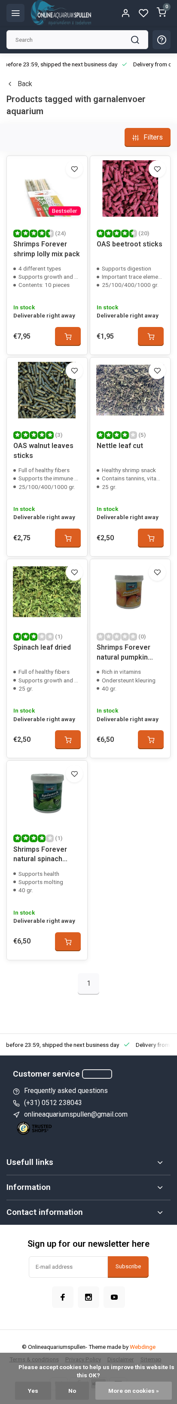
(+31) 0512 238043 (53, 1103)
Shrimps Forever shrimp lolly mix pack (46, 249)
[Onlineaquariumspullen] (61, 13)
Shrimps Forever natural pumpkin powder (123, 653)
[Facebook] (62, 1297)
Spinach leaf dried (42, 647)
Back (25, 84)
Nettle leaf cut (120, 446)
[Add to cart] (68, 336)
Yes (33, 1390)
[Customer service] (97, 1074)
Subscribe (128, 1266)
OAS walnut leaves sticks (43, 450)
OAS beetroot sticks (129, 244)
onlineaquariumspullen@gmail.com (76, 1114)
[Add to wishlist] (74, 168)
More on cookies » (133, 1390)
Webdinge (143, 1346)
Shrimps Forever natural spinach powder (40, 855)
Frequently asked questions (66, 1090)
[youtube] (114, 1297)
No (72, 1390)
